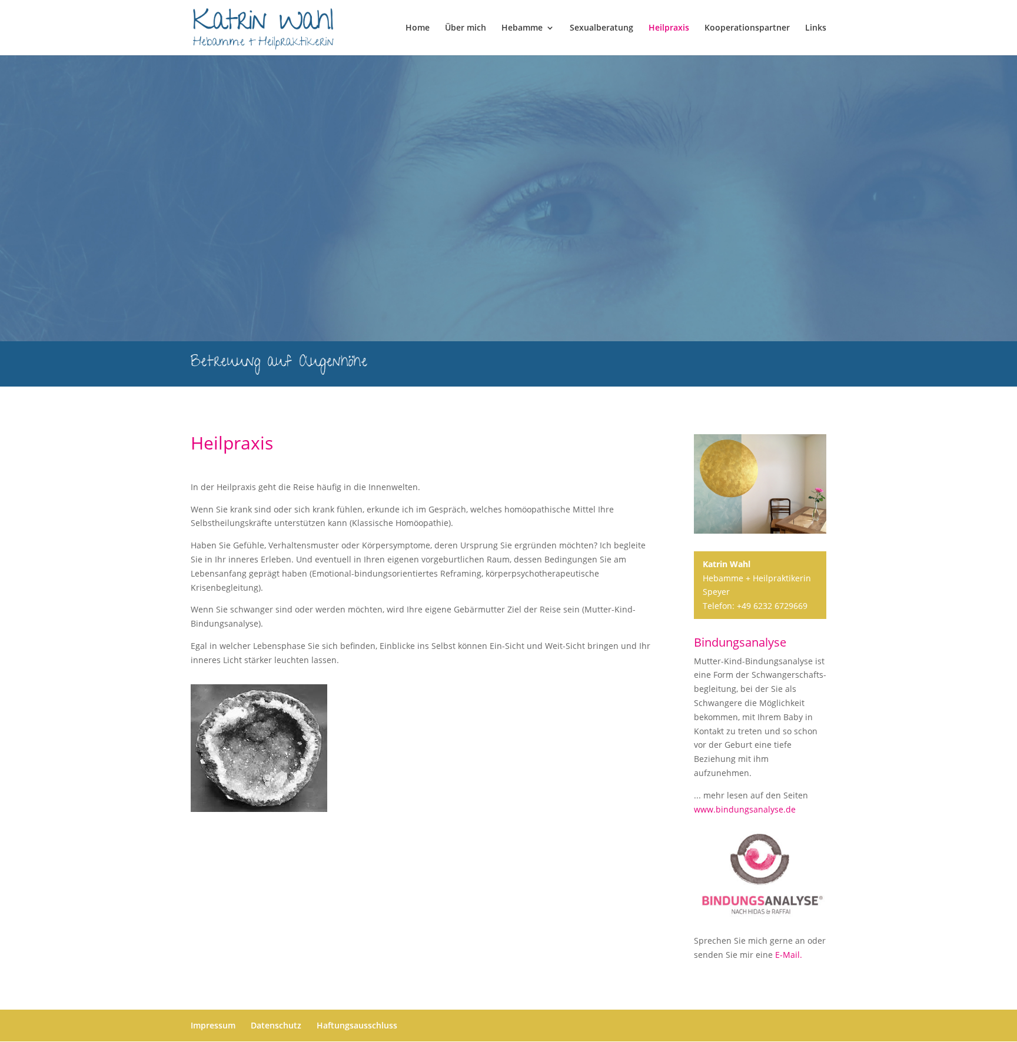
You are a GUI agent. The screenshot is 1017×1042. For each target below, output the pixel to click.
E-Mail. (788, 954)
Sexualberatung (601, 28)
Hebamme (522, 28)
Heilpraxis (669, 28)
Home (418, 28)
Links (815, 28)
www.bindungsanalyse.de (745, 809)
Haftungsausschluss (357, 1025)
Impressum (213, 1025)
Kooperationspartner (747, 28)
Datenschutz (276, 1025)
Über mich (465, 28)
